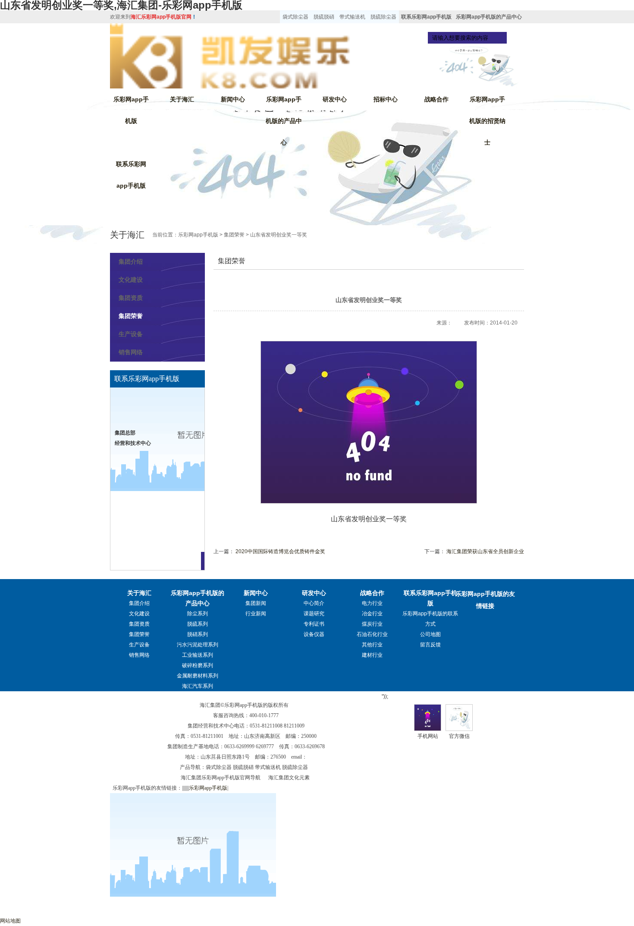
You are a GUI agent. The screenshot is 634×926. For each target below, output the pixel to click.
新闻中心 (233, 99)
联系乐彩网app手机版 (426, 17)
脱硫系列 (197, 624)
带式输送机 (352, 17)
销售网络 (131, 352)
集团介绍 (131, 261)
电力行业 (372, 603)
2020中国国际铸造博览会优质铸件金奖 (280, 551)
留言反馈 (430, 645)
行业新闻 (255, 614)
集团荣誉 (234, 235)
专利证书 (314, 624)
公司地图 (430, 634)
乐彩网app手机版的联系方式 (430, 619)
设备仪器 (314, 634)
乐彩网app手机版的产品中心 (489, 17)
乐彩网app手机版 (131, 110)
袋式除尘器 (295, 17)
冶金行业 (372, 614)
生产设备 (131, 334)
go (515, 38)
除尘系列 (197, 614)
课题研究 (314, 614)
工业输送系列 (197, 655)
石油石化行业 (372, 634)
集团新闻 (255, 603)
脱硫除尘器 (383, 17)
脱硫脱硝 (324, 17)
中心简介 (314, 603)
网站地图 (10, 921)
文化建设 (131, 279)
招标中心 (385, 99)
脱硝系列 (197, 634)
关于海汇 (182, 99)
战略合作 (436, 99)
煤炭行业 (372, 624)
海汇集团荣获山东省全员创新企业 (485, 551)
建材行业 (372, 655)
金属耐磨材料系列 (197, 676)
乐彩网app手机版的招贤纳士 (487, 121)
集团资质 (131, 297)
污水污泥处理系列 (197, 645)
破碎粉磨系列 (197, 665)
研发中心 (335, 99)
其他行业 (372, 645)
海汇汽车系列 (197, 686)
